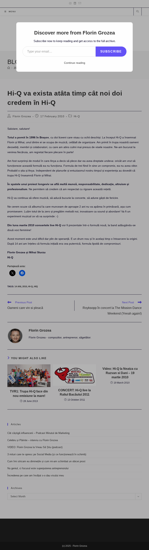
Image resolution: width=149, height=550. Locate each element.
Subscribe (111, 51)
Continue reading (74, 62)
